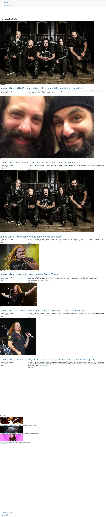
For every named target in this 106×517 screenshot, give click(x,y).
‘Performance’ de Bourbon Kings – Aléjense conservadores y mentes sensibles (19, 433)
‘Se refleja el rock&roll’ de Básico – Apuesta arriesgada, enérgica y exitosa (18, 425)
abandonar (41, 92)
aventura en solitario (78, 313)
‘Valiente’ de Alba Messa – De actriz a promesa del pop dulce (15, 442)
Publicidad (4, 515)
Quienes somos (8, 5)
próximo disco (70, 239)
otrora (82, 165)
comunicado (45, 365)
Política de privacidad (7, 514)
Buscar (6, 2)
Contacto (6, 4)
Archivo (6, 1)
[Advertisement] (38, 12)
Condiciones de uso (7, 512)
